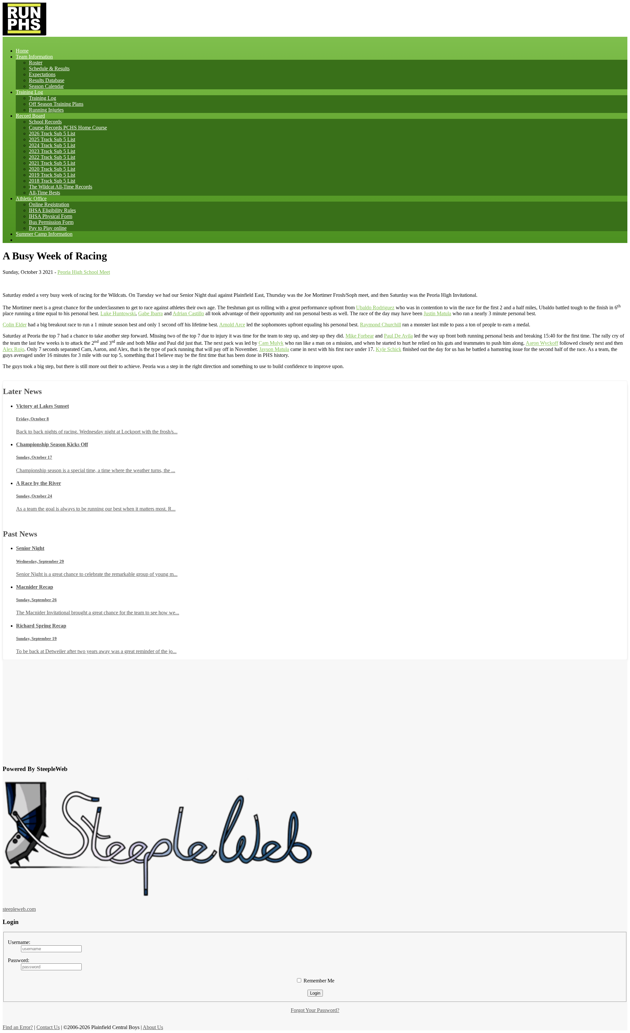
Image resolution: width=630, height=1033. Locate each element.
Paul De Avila (398, 336)
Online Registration (49, 204)
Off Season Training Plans (56, 104)
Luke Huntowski (118, 313)
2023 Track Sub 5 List (52, 151)
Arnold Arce (232, 324)
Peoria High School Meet (83, 272)
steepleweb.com (19, 909)
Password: (18, 960)
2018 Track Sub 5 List (52, 181)
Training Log (42, 98)
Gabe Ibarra (150, 313)
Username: (19, 942)
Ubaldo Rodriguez (375, 307)
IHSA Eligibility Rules (52, 210)
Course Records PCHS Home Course (68, 127)
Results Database (46, 80)
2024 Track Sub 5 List (52, 145)
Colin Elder (15, 324)
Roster (35, 62)
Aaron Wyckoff (542, 343)
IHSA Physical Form (50, 216)
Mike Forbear (360, 336)
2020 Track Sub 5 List (52, 169)
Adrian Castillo (188, 313)
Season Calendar (46, 86)
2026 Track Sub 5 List (52, 133)
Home (22, 51)
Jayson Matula (274, 349)
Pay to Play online (48, 228)
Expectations (42, 74)
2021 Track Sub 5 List (52, 163)
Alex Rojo (13, 349)
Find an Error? (18, 1027)
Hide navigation (55, 39)
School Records (45, 121)
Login (315, 993)
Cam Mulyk (271, 343)
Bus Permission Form (51, 222)
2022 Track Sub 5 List (52, 157)
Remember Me (318, 980)
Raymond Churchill (380, 324)
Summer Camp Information (44, 234)
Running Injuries (46, 110)
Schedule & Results (49, 68)
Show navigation (20, 39)
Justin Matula (437, 313)
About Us (153, 1027)
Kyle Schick (388, 349)
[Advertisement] (315, 706)
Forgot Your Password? (315, 1010)
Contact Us (48, 1027)
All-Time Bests (44, 192)
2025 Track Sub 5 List (52, 139)
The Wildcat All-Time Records (60, 186)
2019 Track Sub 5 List (52, 175)
